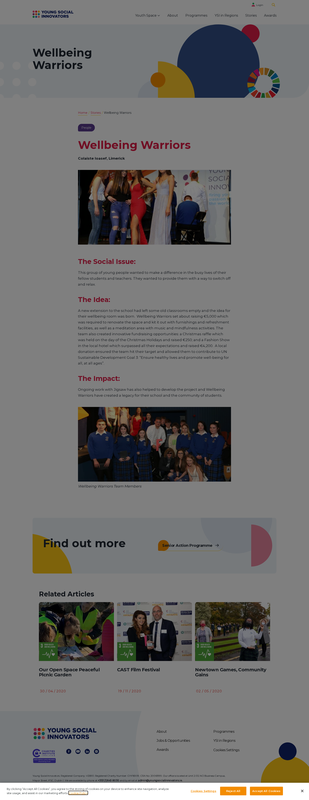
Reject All (233, 791)
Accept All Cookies (266, 791)
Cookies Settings (203, 791)
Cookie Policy (78, 793)
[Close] (302, 791)
